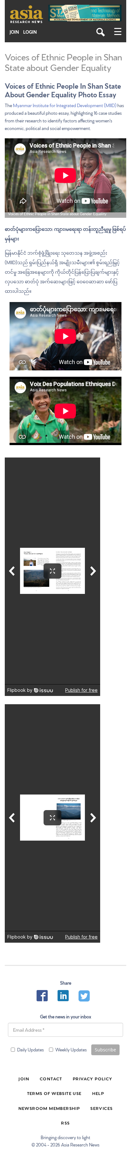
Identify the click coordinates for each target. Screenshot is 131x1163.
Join (14, 32)
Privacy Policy (93, 1078)
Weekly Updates (71, 1049)
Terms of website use (54, 1093)
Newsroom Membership (49, 1108)
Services (101, 1108)
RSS (65, 1122)
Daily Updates (30, 1049)
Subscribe (105, 1050)
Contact (51, 1078)
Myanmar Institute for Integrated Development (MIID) (64, 105)
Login (30, 32)
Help (98, 1093)
